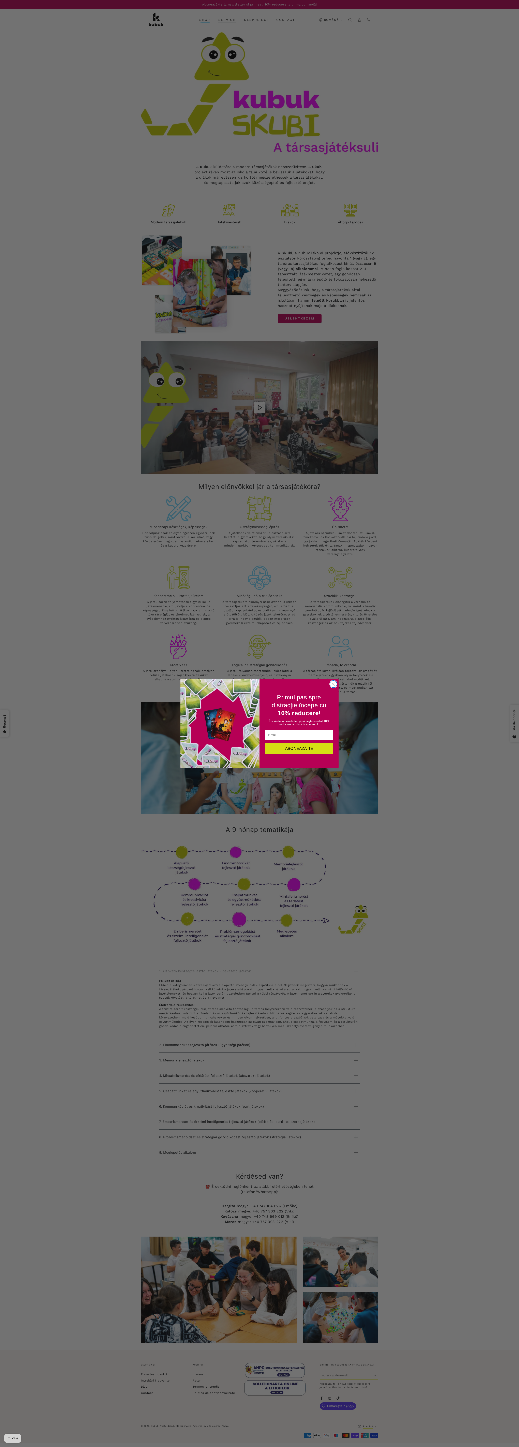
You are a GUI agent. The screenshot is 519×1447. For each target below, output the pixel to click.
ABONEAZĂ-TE (299, 748)
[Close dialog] (333, 684)
